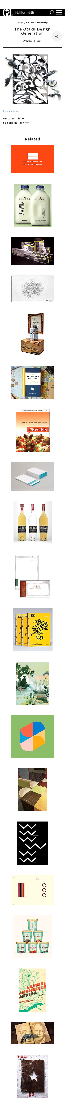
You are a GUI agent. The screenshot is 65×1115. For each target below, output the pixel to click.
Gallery (31, 12)
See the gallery (13, 122)
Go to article (12, 118)
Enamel (7, 111)
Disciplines (20, 12)
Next (39, 41)
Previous (27, 41)
